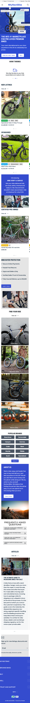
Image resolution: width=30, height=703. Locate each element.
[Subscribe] (27, 648)
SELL (21, 55)
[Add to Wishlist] (26, 93)
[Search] (28, 5)
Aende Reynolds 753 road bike (10, 247)
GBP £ (14, 692)
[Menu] (2, 5)
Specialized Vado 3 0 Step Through (11, 123)
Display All (15, 460)
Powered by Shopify (20, 700)
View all (3, 89)
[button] (14, 78)
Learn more (6, 286)
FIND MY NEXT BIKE (9, 55)
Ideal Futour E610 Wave (8, 166)
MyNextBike (12, 700)
